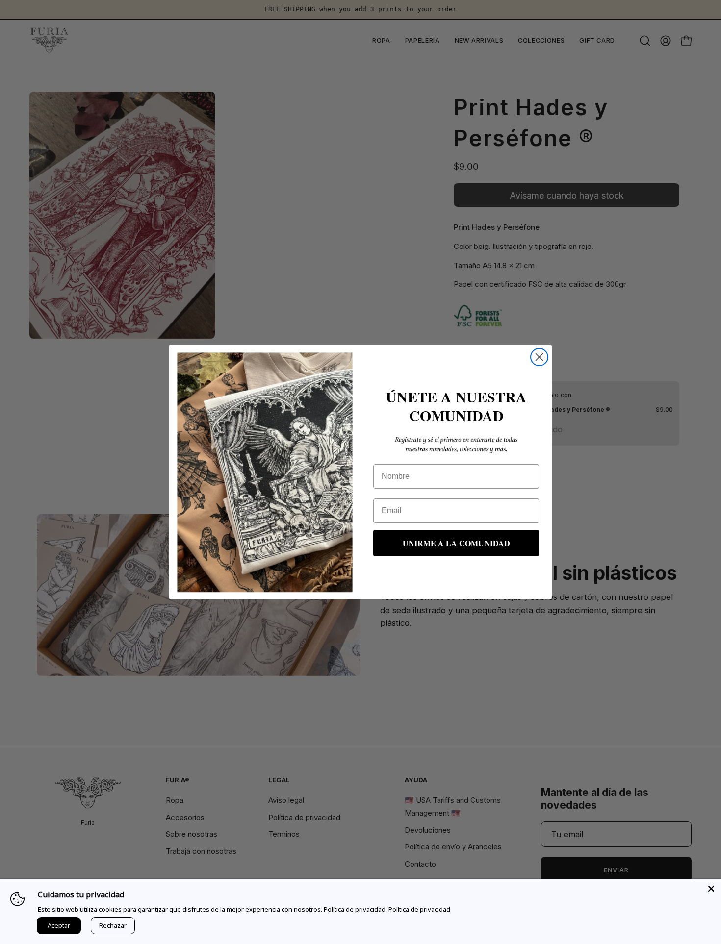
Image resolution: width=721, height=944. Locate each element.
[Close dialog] (539, 357)
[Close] (711, 889)
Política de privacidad (419, 909)
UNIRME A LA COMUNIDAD (456, 542)
